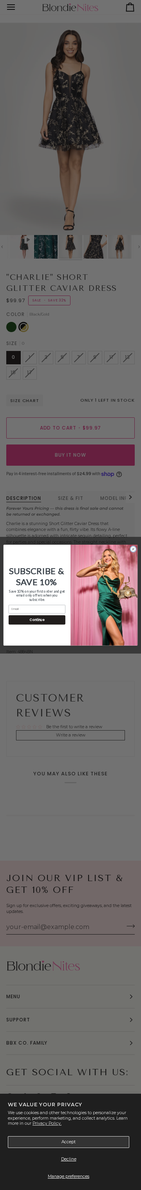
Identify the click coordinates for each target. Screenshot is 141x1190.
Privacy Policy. (47, 1123)
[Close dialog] (133, 549)
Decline (68, 1159)
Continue (37, 619)
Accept (68, 1141)
